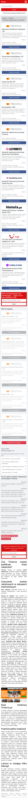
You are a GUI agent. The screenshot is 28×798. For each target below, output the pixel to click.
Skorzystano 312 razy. (17, 283)
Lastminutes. (5, 165)
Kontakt (25, 795)
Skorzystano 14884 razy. (18, 167)
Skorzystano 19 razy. (16, 44)
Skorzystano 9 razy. (6, 382)
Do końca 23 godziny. (11, 42)
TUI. (3, 252)
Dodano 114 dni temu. (7, 283)
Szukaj (14, 9)
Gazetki (11, 793)
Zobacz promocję (14, 47)
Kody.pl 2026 (4, 793)
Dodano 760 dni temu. (7, 167)
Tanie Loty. (4, 194)
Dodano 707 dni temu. (7, 225)
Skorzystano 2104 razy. (18, 225)
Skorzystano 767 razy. (7, 254)
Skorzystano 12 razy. (7, 329)
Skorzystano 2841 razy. (18, 196)
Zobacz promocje (14, 172)
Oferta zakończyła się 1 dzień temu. (14, 327)
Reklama (20, 795)
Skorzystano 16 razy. (16, 94)
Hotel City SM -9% (8, 82)
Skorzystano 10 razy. (7, 407)
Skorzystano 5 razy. (6, 434)
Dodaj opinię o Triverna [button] (9, 536)
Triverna (10, 18)
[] (9, 20)
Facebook (14, 795)
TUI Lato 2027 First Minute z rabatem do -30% (12, 240)
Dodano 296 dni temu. (19, 252)
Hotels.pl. (4, 223)
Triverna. (4, 42)
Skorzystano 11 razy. (7, 354)
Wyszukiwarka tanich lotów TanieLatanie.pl (12, 269)
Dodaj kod (3, 796)
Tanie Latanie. (5, 281)
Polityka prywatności (6, 795)
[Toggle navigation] (26, 1)
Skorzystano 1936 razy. (18, 139)
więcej (23, 39)
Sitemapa (17, 793)
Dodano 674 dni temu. (7, 196)
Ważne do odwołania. (11, 138)
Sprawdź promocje (14, 143)
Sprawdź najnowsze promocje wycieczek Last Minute (13, 153)
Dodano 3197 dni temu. (7, 139)
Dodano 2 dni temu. (6, 44)
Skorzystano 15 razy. (16, 69)
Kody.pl (3, 1)
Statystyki (24, 793)
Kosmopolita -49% (8, 107)
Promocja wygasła (14, 332)
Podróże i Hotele (6, 538)
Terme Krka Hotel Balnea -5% (12, 56)
